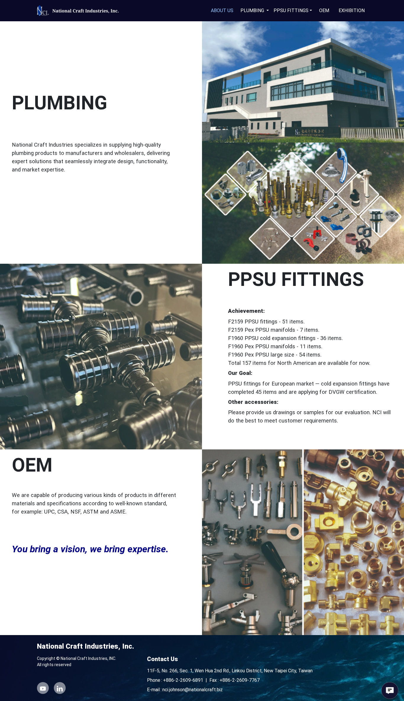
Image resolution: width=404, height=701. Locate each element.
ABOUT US (222, 10)
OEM (324, 10)
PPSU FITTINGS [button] (291, 10)
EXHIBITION (352, 10)
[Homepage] (80, 10)
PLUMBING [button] (252, 10)
